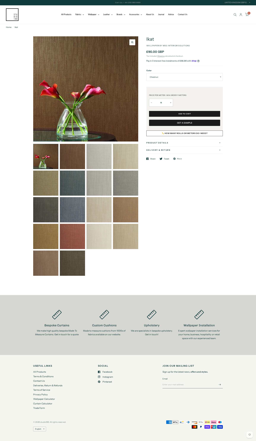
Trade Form (39, 408)
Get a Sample (184, 122)
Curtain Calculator (42, 403)
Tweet (166, 159)
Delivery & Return (158, 150)
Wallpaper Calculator (44, 399)
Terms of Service (41, 389)
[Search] (235, 14)
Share (152, 159)
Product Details (157, 143)
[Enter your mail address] (220, 384)
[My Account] (241, 14)
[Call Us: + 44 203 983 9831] (128, 2)
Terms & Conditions (43, 376)
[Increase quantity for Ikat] (170, 102)
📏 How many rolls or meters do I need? (185, 133)
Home (8, 27)
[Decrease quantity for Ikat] (151, 102)
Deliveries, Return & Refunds (47, 385)
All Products (39, 371)
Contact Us (39, 380)
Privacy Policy (40, 394)
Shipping (160, 56)
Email (165, 379)
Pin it (179, 159)
